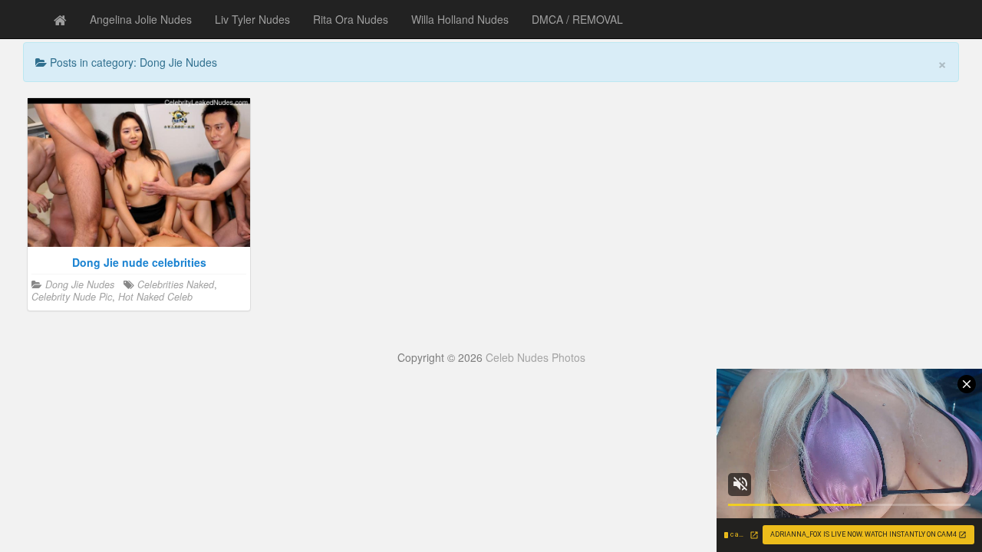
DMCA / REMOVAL (577, 19)
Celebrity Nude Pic (71, 297)
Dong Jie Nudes (79, 284)
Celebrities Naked (175, 284)
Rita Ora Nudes (350, 19)
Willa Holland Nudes (460, 19)
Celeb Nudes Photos (535, 357)
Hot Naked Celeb (155, 297)
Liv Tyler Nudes (252, 19)
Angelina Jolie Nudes (141, 19)
